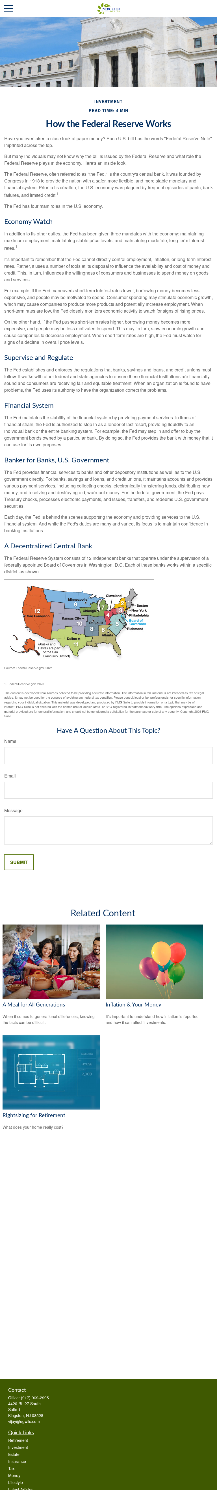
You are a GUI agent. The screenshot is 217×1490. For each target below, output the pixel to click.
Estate (13, 1454)
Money (14, 1475)
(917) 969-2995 (35, 1397)
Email (10, 775)
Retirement (18, 1440)
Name (10, 741)
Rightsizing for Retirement (34, 1115)
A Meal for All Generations (34, 1005)
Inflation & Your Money (133, 1005)
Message (13, 810)
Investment (18, 1447)
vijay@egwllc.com (24, 1421)
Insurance (17, 1461)
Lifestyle (15, 1482)
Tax (11, 1468)
